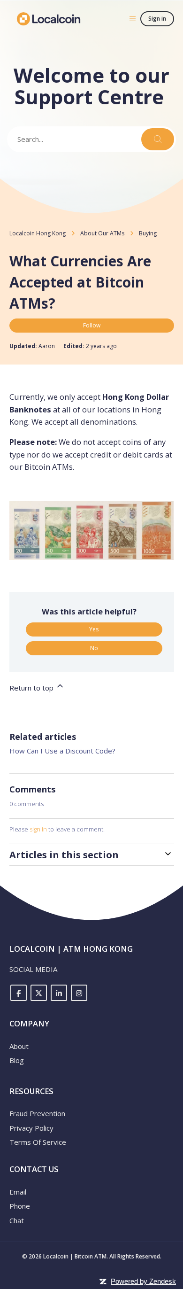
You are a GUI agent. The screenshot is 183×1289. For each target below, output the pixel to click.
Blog (16, 1060)
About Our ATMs (102, 233)
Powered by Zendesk (143, 1281)
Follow (91, 325)
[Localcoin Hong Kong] (48, 19)
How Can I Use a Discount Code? (62, 750)
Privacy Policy (31, 1128)
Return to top (32, 687)
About (19, 1046)
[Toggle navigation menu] (132, 18)
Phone (19, 1206)
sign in (38, 829)
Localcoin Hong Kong (37, 233)
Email (17, 1191)
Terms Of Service (37, 1142)
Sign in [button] (157, 19)
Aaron (47, 346)
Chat (16, 1220)
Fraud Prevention (37, 1113)
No (94, 648)
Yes (94, 629)
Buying (148, 233)
